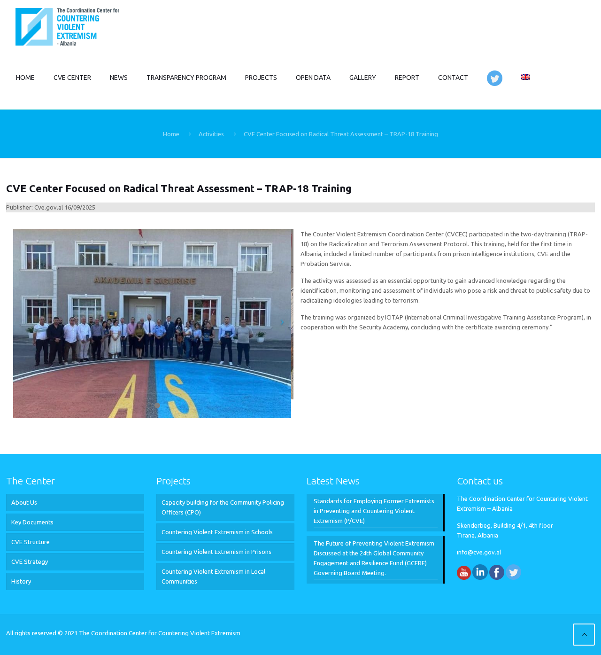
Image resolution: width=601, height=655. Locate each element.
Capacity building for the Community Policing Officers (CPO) (223, 507)
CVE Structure (30, 541)
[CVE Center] (67, 26)
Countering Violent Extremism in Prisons (216, 551)
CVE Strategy (29, 561)
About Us (24, 502)
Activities (211, 134)
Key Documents (32, 522)
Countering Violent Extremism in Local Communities (213, 576)
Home (171, 134)
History (21, 581)
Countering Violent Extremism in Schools (217, 532)
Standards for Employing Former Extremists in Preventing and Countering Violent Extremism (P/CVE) (374, 511)
